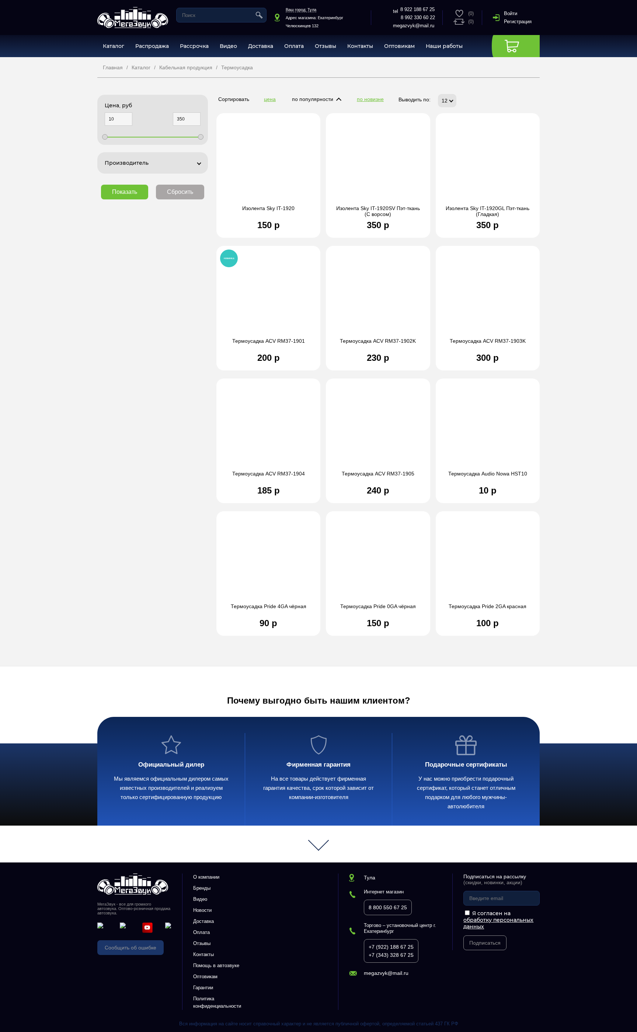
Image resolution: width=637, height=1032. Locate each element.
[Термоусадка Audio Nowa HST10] (487, 428)
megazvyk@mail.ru (413, 25)
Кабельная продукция (185, 67)
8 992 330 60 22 (418, 17)
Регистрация (518, 21)
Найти (259, 15)
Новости (202, 910)
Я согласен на (498, 920)
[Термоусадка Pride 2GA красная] (487, 561)
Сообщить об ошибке (130, 948)
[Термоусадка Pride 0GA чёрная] (377, 561)
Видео (228, 46)
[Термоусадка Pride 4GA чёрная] (268, 561)
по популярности (312, 99)
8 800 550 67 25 (388, 907)
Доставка (260, 46)
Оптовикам (399, 46)
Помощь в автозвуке (216, 965)
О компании (206, 877)
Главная (113, 67)
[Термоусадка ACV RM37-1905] (377, 428)
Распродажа (152, 46)
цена (270, 99)
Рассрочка (194, 46)
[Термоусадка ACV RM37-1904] (268, 428)
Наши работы (444, 46)
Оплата (294, 46)
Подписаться (485, 943)
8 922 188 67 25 (417, 9)
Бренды (201, 888)
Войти (510, 13)
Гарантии (203, 987)
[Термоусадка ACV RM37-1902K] (377, 295)
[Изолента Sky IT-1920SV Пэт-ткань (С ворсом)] (377, 163)
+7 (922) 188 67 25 (391, 947)
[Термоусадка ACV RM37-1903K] (487, 295)
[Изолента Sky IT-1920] (268, 163)
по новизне (370, 99)
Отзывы (325, 46)
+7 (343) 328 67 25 (391, 955)
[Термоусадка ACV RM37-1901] (268, 295)
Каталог (113, 46)
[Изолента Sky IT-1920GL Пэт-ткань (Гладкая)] (487, 163)
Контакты (360, 46)
